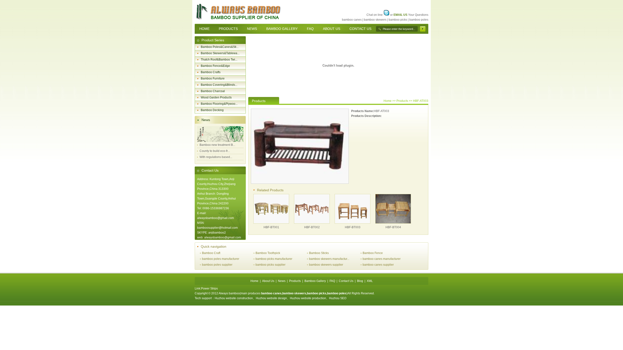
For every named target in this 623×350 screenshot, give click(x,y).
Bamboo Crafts (210, 72)
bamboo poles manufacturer (220, 259)
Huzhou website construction (234, 298)
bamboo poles (418, 19)
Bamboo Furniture (213, 78)
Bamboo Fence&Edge (215, 66)
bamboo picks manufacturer (274, 259)
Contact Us (210, 170)
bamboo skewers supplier (326, 264)
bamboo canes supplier (378, 264)
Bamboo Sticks (319, 253)
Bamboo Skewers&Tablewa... (220, 53)
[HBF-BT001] (271, 222)
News (206, 120)
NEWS (252, 29)
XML (370, 281)
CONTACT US (360, 29)
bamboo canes (352, 19)
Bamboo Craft (211, 253)
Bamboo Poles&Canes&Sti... (219, 47)
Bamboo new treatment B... (217, 145)
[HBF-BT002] (312, 222)
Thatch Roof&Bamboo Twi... (219, 59)
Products (295, 281)
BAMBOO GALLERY (282, 29)
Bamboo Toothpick (268, 253)
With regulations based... (216, 157)
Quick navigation (213, 246)
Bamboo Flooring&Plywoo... (219, 103)
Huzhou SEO (337, 298)
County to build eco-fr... (215, 151)
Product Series (213, 40)
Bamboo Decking (212, 110)
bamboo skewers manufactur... (329, 259)
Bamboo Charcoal (213, 91)
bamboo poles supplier (217, 264)
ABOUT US (331, 29)
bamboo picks (398, 19)
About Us (268, 281)
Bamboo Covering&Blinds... (219, 85)
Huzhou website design (271, 298)
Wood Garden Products (216, 97)
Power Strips (209, 288)
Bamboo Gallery (315, 281)
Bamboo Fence (373, 253)
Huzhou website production (308, 298)
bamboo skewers (375, 19)
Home (388, 101)
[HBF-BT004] (393, 222)
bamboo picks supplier (270, 264)
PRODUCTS (228, 29)
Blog (360, 281)
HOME (204, 29)
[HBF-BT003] (352, 222)
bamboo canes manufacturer (382, 259)
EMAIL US (400, 15)
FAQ (310, 29)
